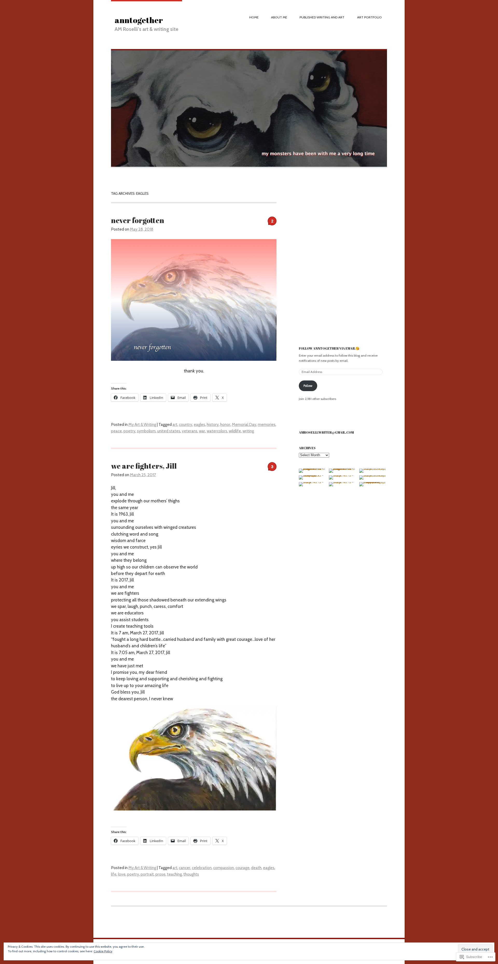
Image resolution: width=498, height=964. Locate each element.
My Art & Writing (142, 424)
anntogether (139, 20)
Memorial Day (244, 424)
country (185, 424)
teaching (174, 874)
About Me (279, 17)
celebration (202, 867)
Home (254, 17)
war (202, 430)
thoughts (191, 874)
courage (243, 867)
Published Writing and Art (322, 17)
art (174, 424)
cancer (184, 867)
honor (225, 424)
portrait (147, 874)
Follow (307, 385)
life (113, 874)
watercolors (217, 430)
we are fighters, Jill (144, 466)
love (122, 874)
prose (160, 874)
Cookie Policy (103, 951)
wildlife (235, 430)
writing (248, 430)
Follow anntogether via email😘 (329, 348)
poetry (129, 430)
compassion (223, 867)
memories (266, 424)
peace (116, 430)
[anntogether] (249, 166)
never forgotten (137, 220)
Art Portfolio (369, 17)
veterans (189, 430)
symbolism (146, 430)
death (256, 867)
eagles (199, 424)
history (213, 424)
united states (168, 430)
